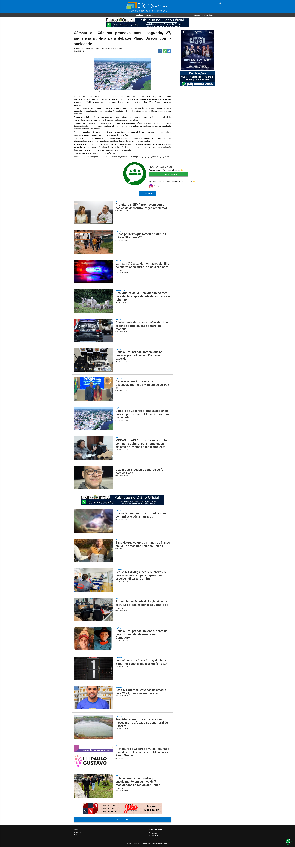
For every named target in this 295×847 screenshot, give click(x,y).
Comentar (147, 193)
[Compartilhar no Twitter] (169, 53)
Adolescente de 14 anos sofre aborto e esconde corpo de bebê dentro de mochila (141, 326)
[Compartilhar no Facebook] (160, 53)
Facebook (154, 833)
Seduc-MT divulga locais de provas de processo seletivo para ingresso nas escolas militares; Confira (141, 575)
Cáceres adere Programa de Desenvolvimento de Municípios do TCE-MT (142, 385)
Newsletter (156, 15)
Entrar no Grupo (168, 174)
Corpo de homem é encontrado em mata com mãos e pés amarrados (142, 514)
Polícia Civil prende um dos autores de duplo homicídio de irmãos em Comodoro (141, 634)
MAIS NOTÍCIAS (122, 820)
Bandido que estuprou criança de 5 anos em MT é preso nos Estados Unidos (142, 544)
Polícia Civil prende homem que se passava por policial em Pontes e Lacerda (138, 355)
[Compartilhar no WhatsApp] (165, 53)
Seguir (156, 186)
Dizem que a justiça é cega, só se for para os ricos (140, 471)
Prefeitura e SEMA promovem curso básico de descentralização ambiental (141, 206)
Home (76, 830)
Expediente (139, 15)
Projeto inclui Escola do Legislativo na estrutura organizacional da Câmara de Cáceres (141, 605)
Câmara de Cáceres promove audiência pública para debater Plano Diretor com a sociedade (143, 414)
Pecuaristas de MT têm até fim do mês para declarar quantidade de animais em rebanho (142, 296)
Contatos (148, 15)
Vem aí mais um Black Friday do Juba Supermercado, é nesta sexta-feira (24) (142, 662)
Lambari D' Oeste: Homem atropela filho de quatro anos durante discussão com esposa (142, 267)
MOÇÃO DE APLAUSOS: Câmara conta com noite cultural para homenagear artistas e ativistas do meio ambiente (141, 444)
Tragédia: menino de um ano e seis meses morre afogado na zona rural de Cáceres (141, 723)
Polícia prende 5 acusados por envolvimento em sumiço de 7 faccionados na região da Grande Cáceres (137, 783)
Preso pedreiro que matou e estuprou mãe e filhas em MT (140, 235)
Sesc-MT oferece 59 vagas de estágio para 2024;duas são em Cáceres (140, 691)
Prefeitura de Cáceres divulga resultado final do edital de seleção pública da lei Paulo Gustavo (142, 752)
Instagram (154, 836)
